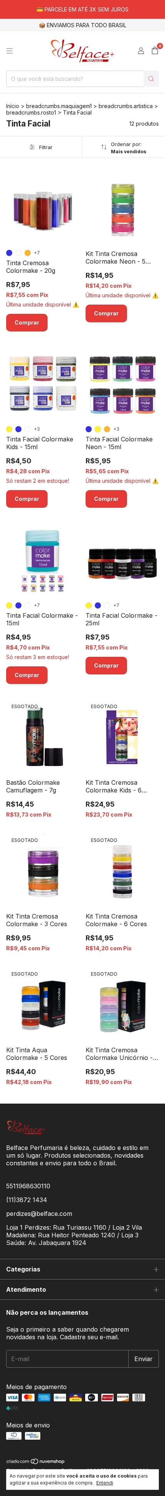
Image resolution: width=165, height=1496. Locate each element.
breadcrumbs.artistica (126, 106)
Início (12, 106)
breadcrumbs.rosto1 (31, 112)
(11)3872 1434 (26, 1200)
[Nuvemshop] (36, 1463)
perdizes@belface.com (39, 1213)
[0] (155, 51)
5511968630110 (28, 1186)
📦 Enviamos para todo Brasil (82, 25)
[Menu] (9, 51)
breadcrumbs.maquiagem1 (59, 106)
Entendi (104, 1483)
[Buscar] (151, 79)
